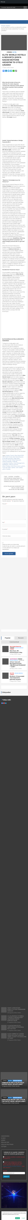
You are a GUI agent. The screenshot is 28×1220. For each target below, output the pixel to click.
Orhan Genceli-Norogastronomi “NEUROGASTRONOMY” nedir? (18, 664)
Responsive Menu (25, 7)
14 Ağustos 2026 (6, 1086)
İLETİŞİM (3, 1146)
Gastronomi (13, 659)
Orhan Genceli (19, 647)
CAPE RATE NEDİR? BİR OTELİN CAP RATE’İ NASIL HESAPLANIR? (14, 1100)
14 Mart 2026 (13, 654)
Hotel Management (18, 463)
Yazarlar (21, 660)
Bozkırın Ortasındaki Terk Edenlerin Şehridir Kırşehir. (17, 677)
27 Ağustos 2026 (11, 1022)
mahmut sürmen (13, 464)
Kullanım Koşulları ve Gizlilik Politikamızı (12, 1166)
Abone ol (6, 1176)
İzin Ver (17, 1218)
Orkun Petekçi (6, 466)
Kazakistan (5, 464)
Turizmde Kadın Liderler (8, 467)
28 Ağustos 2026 (12, 1012)
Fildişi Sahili (16, 458)
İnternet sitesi (6, 536)
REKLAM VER (5, 1142)
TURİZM (12, 649)
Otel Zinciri (14, 466)
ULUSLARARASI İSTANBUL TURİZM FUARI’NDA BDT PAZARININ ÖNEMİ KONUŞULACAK (15, 1018)
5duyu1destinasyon (15, 646)
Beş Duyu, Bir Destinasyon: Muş (16, 651)
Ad (3, 522)
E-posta (5, 529)
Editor (12, 67)
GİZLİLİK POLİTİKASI (7, 1144)
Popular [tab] (7, 638)
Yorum (4, 504)
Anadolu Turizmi (9, 455)
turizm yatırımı (21, 466)
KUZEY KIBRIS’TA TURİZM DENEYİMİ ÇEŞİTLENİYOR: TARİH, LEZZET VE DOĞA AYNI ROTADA (16, 1036)
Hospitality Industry (7, 463)
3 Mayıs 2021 (13, 681)
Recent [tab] (20, 638)
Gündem (9, 52)
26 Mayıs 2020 (14, 668)
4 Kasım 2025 (6, 67)
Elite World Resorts (18, 457)
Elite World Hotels (7, 457)
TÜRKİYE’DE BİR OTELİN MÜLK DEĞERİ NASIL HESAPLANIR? (13, 1083)
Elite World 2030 (19, 455)
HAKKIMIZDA (5, 1136)
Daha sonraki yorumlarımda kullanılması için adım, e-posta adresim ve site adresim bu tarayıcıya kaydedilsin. (13, 547)
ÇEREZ (3, 1140)
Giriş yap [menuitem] (3, 1)
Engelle (23, 1218)
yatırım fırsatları (6, 469)
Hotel (14, 52)
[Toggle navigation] (3, 22)
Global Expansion (16, 460)
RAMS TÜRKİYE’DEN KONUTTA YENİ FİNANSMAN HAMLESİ (16, 1009)
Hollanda (14, 461)
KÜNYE (3, 1138)
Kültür (12, 673)
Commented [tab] (14, 642)
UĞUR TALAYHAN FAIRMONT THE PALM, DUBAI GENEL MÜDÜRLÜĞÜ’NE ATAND (14, 488)
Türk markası (19, 467)
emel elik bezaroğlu (7, 458)
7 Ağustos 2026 (6, 1103)
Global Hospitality (7, 461)
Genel (4, 52)
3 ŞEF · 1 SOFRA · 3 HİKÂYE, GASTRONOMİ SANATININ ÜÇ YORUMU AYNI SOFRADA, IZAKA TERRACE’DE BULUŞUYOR (14, 479)
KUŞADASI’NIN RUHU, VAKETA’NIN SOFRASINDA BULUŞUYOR (15, 1027)
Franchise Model (6, 460)
